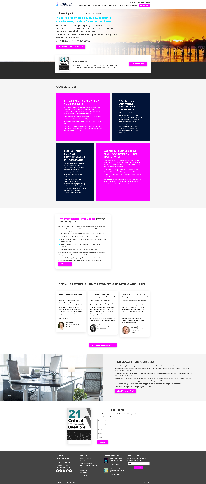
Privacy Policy (147, 482)
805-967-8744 (144, 6)
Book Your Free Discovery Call (71, 46)
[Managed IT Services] (83, 117)
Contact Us (127, 6)
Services (97, 6)
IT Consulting (83, 470)
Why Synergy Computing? (86, 6)
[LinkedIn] (64, 470)
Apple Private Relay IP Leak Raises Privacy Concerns (116, 460)
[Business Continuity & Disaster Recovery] (123, 172)
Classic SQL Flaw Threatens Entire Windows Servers (118, 470)
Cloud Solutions (84, 461)
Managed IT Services (85, 458)
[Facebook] (57, 470)
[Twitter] (60, 470)
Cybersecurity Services (86, 463)
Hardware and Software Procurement (90, 465)
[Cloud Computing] (131, 117)
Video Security (83, 472)
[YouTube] (67, 470)
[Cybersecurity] (75, 172)
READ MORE (65, 264)
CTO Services (83, 468)
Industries (104, 6)
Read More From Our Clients (103, 345)
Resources (112, 6)
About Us (120, 6)
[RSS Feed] (70, 470)
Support (134, 6)
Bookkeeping (83, 475)
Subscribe (139, 467)
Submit (103, 442)
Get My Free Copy (138, 64)
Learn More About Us (125, 391)
